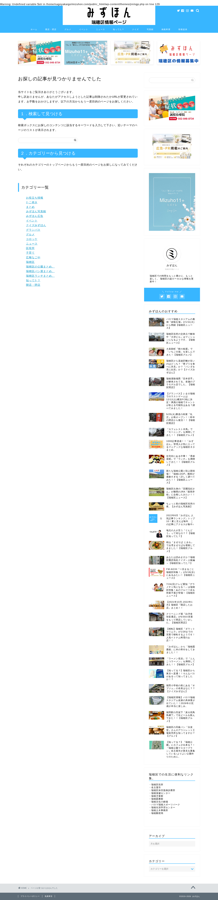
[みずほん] (109, 24)
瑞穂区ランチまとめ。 (40, 275)
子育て (30, 252)
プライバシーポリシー (30, 896)
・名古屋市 (155, 787)
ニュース (100, 29)
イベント (83, 29)
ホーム (34, 29)
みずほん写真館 (36, 211)
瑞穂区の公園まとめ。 (40, 266)
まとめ (30, 207)
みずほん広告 (34, 216)
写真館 (150, 29)
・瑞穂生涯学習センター (162, 807)
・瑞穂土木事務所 (158, 810)
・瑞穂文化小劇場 (158, 802)
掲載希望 (166, 29)
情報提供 (182, 29)
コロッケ (32, 239)
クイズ (135, 29)
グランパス (33, 229)
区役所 (30, 248)
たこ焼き (32, 202)
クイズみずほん (36, 225)
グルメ (67, 29)
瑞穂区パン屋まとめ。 (40, 271)
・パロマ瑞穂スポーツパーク (164, 804)
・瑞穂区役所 (156, 784)
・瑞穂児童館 (156, 796)
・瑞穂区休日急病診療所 (162, 790)
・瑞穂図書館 (156, 799)
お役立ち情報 (34, 197)
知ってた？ (118, 29)
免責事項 (48, 896)
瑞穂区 (30, 262)
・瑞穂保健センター (159, 793)
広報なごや (33, 257)
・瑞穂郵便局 (156, 813)
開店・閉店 (50, 29)
